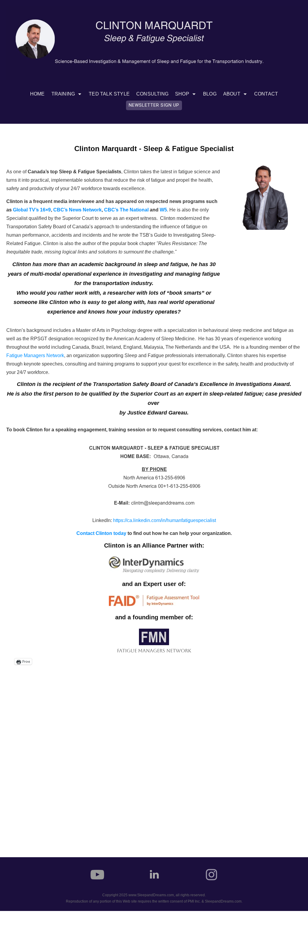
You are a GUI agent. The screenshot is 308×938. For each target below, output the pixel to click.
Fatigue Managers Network (35, 355)
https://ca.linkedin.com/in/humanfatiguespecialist (164, 520)
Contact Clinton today (101, 533)
